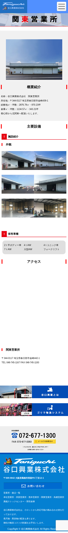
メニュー (61, 6)
